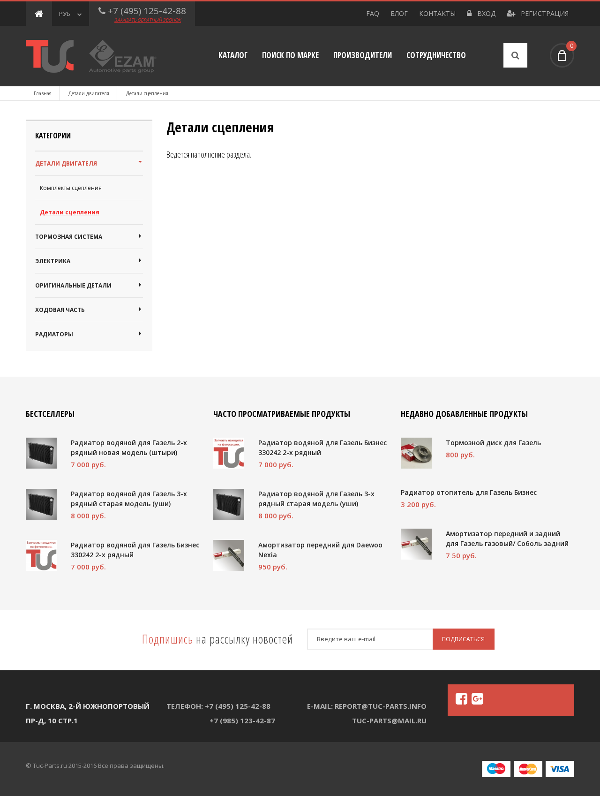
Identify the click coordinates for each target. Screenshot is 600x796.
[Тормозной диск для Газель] (416, 453)
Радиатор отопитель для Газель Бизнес (469, 492)
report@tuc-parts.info (381, 706)
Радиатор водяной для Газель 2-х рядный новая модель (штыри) (129, 447)
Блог (399, 13)
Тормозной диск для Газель (493, 442)
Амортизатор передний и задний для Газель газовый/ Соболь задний (507, 538)
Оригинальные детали (73, 285)
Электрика (52, 261)
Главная (43, 93)
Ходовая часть (60, 310)
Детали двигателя (88, 93)
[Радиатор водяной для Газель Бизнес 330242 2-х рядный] (41, 555)
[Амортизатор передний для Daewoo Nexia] (228, 555)
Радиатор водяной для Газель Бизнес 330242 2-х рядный (135, 549)
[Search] (515, 55)
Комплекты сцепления (71, 188)
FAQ (372, 13)
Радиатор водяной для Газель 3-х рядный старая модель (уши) (129, 498)
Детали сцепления (69, 212)
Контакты (437, 13)
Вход (485, 13)
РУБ (64, 13)
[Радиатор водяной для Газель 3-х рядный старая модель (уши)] (41, 504)
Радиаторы (54, 334)
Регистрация (544, 13)
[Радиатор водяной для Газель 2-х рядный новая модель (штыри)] (41, 453)
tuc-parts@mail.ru (389, 720)
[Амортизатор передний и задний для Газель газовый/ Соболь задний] (416, 544)
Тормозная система (68, 237)
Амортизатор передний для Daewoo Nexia (320, 549)
